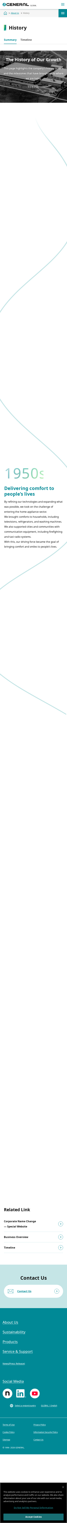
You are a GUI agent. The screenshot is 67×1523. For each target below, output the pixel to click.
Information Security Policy (46, 1432)
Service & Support (18, 1351)
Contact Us (24, 1291)
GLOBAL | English (49, 1405)
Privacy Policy (40, 1424)
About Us (63, 13)
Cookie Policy (8, 1432)
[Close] (63, 1487)
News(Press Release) (14, 1363)
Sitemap (6, 1439)
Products (10, 1341)
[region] (33, 1503)
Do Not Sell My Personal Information (33, 1507)
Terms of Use (9, 1424)
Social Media (13, 1381)
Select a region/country (25, 1405)
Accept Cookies (33, 1516)
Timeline (26, 40)
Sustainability (14, 1331)
